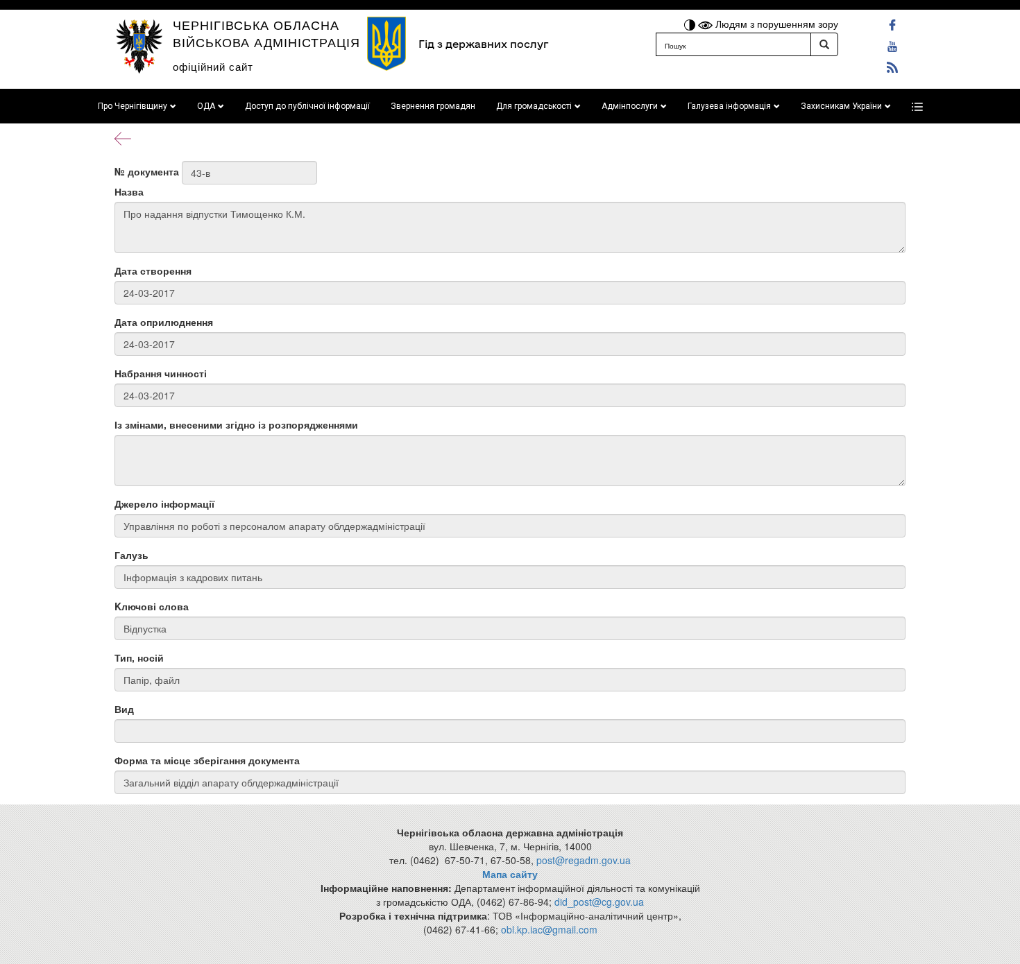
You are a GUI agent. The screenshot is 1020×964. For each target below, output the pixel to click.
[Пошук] (824, 44)
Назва (129, 191)
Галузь (131, 555)
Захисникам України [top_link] (841, 106)
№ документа (146, 171)
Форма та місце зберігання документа (207, 760)
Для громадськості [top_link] (534, 106)
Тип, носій (139, 657)
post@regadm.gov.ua (583, 860)
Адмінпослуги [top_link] (630, 106)
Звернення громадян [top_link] (433, 106)
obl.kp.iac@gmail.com (549, 929)
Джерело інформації (164, 503)
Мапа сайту (510, 874)
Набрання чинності (160, 373)
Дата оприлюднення (163, 322)
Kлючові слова (151, 606)
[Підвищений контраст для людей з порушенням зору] (691, 24)
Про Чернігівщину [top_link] (132, 106)
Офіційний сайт (213, 66)
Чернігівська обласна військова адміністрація (266, 33)
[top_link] (917, 106)
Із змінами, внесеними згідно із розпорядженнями (236, 424)
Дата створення (153, 270)
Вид (124, 709)
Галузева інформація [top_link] (729, 106)
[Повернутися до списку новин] (122, 137)
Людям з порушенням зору (775, 24)
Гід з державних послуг (483, 44)
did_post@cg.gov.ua (599, 902)
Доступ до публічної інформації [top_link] (307, 106)
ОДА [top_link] (206, 106)
